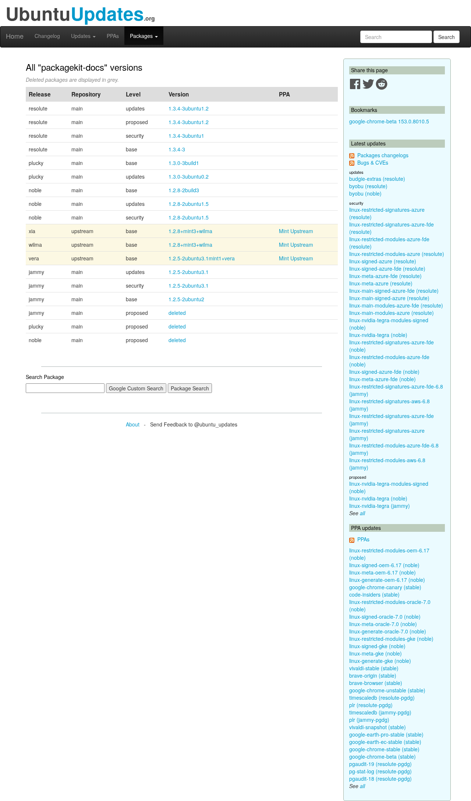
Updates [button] (81, 35)
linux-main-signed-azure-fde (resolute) (394, 290)
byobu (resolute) (368, 186)
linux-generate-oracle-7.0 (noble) (387, 631)
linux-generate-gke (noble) (380, 660)
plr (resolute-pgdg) (371, 705)
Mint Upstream (296, 231)
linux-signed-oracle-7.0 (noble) (385, 616)
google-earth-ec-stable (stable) (385, 741)
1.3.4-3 (177, 149)
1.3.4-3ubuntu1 (186, 135)
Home (15, 36)
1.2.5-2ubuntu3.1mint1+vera (202, 258)
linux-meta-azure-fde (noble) (382, 379)
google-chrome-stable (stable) (384, 749)
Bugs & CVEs (372, 162)
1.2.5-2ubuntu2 (186, 299)
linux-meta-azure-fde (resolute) (385, 276)
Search (446, 37)
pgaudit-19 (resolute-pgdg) (380, 763)
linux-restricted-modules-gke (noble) (391, 638)
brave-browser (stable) (375, 682)
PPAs (113, 35)
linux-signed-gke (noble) (377, 646)
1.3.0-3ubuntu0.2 (189, 176)
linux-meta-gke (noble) (375, 653)
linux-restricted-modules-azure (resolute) (396, 253)
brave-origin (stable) (372, 675)
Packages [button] (142, 35)
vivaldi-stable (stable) (374, 668)
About (132, 424)
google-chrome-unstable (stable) (387, 690)
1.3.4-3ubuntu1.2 (189, 108)
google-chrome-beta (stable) (382, 756)
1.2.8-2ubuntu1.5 (189, 203)
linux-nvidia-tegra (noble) (378, 334)
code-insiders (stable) (374, 594)
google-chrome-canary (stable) (385, 587)
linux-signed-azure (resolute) (382, 261)
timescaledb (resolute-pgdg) (382, 697)
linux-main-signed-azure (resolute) (389, 298)
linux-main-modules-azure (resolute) (391, 312)
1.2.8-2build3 (184, 190)
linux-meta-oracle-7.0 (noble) (383, 624)
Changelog (47, 35)
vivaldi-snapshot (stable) (377, 727)
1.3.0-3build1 (184, 162)
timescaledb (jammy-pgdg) (380, 712)
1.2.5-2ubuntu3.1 (189, 271)
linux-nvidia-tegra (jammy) (379, 505)
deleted (177, 312)
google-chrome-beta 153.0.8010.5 (389, 121)
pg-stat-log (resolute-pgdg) (380, 771)
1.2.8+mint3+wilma (190, 231)
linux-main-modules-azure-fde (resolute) (396, 305)
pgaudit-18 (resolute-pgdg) (380, 778)
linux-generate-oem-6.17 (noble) (387, 579)
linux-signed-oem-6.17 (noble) (384, 565)
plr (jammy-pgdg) (369, 719)
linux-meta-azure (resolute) (380, 283)
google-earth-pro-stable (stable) (386, 734)
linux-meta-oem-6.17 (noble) (382, 572)
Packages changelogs (382, 155)
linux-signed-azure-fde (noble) (384, 371)
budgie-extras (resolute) (377, 178)
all (362, 513)
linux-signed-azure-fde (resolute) (387, 268)
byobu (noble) (365, 193)
